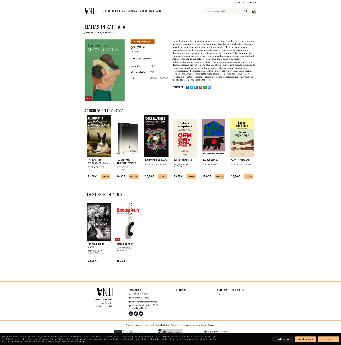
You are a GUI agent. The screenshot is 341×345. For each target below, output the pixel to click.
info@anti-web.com (140, 297)
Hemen (80, 341)
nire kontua (240, 2)
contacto (220, 293)
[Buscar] (245, 11)
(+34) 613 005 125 (139, 293)
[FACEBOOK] (136, 313)
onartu (328, 339)
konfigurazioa (283, 339)
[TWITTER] (141, 313)
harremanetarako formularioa (144, 301)
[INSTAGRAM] (131, 313)
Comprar (105, 176)
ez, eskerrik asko (305, 339)
